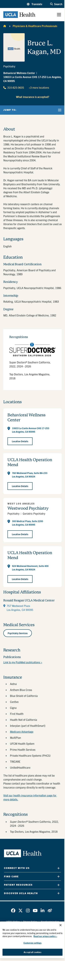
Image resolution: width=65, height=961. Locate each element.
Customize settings (33, 942)
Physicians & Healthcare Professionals (35, 26)
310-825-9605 (15, 87)
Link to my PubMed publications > (22, 662)
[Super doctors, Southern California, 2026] (32, 349)
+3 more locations (39, 87)
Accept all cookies (32, 952)
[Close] (60, 925)
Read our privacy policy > (45, 936)
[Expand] (58, 868)
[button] (34, 4)
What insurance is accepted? (32, 96)
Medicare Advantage (21, 731)
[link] (13, 910)
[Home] (4, 26)
